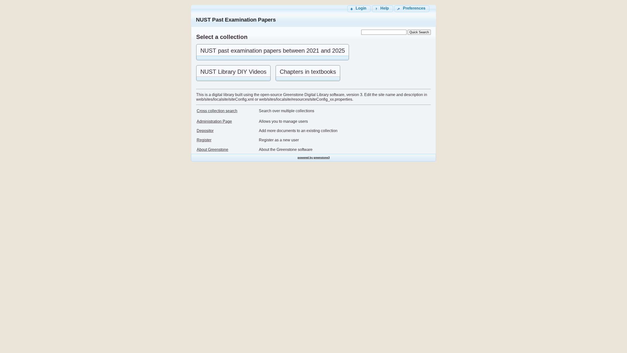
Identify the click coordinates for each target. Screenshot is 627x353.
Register (204, 140)
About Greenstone (212, 149)
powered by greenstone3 (314, 157)
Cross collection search (217, 111)
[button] (411, 8)
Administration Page (214, 121)
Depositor (205, 131)
